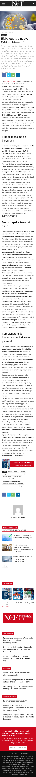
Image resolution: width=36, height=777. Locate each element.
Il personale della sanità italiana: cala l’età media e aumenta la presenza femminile (17, 649)
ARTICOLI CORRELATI (10, 527)
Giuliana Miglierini (18, 517)
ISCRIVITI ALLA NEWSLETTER (18, 748)
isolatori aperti (7, 476)
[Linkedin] (18, 75)
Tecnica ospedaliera (9, 696)
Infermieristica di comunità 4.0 (15, 701)
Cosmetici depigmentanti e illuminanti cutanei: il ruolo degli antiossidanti (18, 681)
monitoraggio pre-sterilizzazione (12, 481)
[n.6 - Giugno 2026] (29, 594)
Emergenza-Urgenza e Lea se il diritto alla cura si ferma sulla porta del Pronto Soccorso (18, 717)
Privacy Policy (13, 753)
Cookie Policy (25, 753)
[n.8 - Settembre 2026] (6, 464)
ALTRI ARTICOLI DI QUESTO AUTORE (14, 530)
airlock (10, 471)
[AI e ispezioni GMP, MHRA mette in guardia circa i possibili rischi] (7, 559)
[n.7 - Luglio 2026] (18, 594)
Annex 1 (16, 471)
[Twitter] (9, 75)
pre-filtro (20, 483)
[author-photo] (18, 514)
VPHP (27, 486)
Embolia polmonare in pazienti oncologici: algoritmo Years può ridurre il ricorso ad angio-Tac (18, 708)
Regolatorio (9, 32)
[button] (3, 3)
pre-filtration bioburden (9, 483)
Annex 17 (22, 471)
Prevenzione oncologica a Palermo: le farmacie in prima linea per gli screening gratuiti (18, 640)
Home (2, 32)
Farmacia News (8, 634)
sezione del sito (9, 81)
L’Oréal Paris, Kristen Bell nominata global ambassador (16, 674)
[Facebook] (4, 75)
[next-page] (6, 566)
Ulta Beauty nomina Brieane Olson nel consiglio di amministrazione (18, 687)
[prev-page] (3, 566)
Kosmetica (6, 668)
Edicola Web (5, 607)
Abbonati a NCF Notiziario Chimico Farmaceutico (23, 464)
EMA (18, 474)
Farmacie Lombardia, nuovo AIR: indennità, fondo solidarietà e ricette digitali (17, 658)
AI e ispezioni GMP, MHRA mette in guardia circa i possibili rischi (22, 559)
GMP (22, 474)
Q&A (22, 486)
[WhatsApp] (13, 75)
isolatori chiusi (17, 476)
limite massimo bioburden (10, 478)
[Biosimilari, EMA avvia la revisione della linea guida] (7, 537)
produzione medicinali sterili (11, 486)
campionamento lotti (8, 474)
